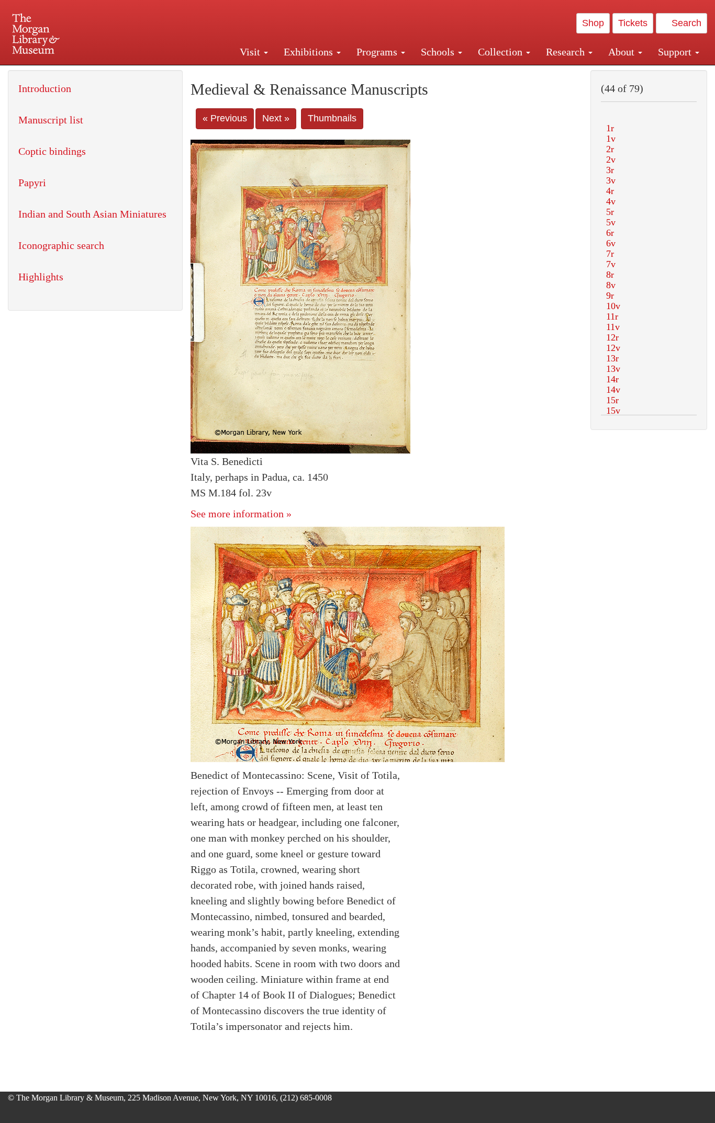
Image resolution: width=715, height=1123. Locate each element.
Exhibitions (310, 52)
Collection (501, 52)
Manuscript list (50, 120)
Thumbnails (332, 118)
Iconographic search (61, 245)
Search (685, 23)
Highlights (40, 276)
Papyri (32, 182)
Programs (378, 52)
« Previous (225, 118)
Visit (251, 52)
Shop (593, 23)
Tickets (632, 23)
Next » (275, 118)
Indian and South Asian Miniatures (92, 214)
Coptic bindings (52, 151)
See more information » (241, 513)
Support (676, 52)
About (622, 52)
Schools (439, 52)
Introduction (44, 88)
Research (566, 52)
